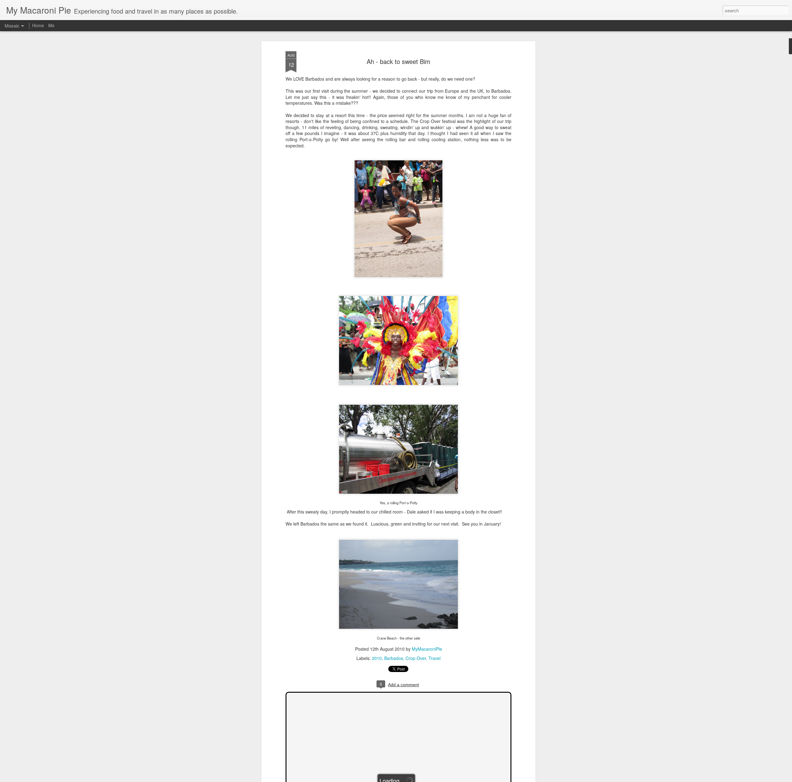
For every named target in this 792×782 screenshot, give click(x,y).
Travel (434, 658)
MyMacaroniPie (427, 649)
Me (51, 25)
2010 (377, 658)
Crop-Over (416, 658)
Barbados (393, 658)
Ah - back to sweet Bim (398, 61)
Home (38, 25)
